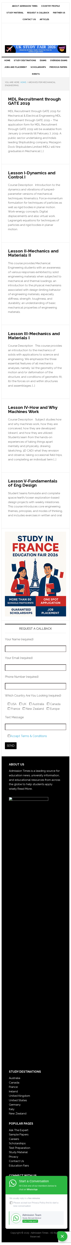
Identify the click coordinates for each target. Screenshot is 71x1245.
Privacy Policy (39, 1202)
